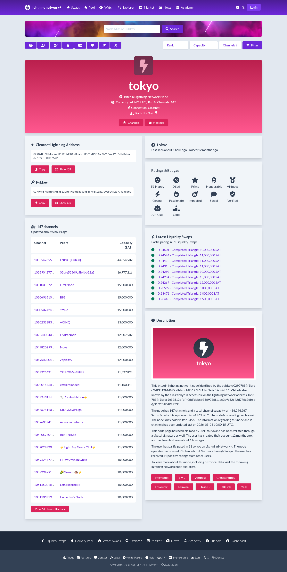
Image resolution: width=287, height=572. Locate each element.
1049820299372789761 (51, 347)
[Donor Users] (92, 45)
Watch (108, 7)
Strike (64, 310)
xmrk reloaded (69, 384)
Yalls (244, 487)
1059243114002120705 (51, 397)
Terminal (183, 487)
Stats (197, 557)
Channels (133, 122)
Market (149, 7)
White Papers (134, 557)
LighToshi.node (70, 484)
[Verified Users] (56, 45)
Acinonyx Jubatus (72, 422)
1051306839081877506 (51, 497)
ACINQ (65, 322)
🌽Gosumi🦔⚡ (71, 472)
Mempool (161, 477)
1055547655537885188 (51, 260)
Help (151, 557)
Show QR (65, 169)
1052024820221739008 (51, 447)
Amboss (200, 477)
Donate (219, 557)
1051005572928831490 (51, 285)
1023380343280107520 (51, 335)
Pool (91, 7)
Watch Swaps (112, 541)
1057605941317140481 (51, 422)
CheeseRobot (226, 477)
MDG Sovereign (71, 409)
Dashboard (238, 541)
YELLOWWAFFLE (72, 372)
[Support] (238, 7)
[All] (31, 45)
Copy (42, 169)
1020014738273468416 (51, 384)
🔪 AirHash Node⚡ (74, 397)
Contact (102, 557)
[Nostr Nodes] (104, 45)
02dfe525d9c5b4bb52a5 (77, 272)
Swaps (75, 7)
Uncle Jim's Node (71, 497)
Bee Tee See (68, 434)
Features (85, 557)
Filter (254, 45)
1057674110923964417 (51, 409)
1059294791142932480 (51, 472)
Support (215, 541)
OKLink (226, 487)
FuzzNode (67, 285)
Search (174, 29)
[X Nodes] (115, 45)
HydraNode (68, 335)
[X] (243, 7)
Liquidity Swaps (56, 541)
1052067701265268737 (51, 434)
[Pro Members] (80, 45)
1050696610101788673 (51, 297)
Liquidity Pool (84, 541)
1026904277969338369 (51, 272)
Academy (187, 7)
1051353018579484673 (51, 484)
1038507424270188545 (51, 310)
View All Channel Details (50, 509)
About (70, 557)
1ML (182, 477)
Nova (63, 347)
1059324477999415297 (51, 459)
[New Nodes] (43, 45)
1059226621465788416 (51, 372)
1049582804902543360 (51, 359)
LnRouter (161, 487)
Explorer (128, 7)
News (167, 7)
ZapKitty (66, 359)
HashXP (205, 487)
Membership (180, 557)
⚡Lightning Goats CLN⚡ (78, 447)
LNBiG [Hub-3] (70, 260)
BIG (62, 297)
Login (254, 7)
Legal (117, 557)
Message (158, 122)
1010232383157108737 (51, 322)
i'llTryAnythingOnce (73, 459)
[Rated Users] (68, 45)
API (163, 557)
